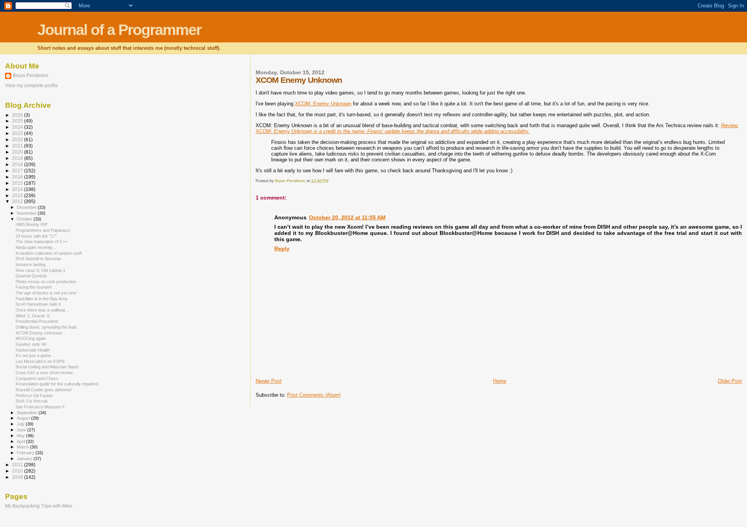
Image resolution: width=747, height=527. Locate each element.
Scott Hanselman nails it (38, 304)
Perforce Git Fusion (34, 395)
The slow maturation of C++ (41, 241)
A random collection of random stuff (49, 253)
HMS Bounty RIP (31, 224)
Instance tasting (31, 264)
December (27, 207)
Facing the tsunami (33, 287)
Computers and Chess (37, 378)
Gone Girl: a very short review (44, 372)
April (21, 441)
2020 (18, 151)
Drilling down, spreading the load (46, 327)
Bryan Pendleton (30, 75)
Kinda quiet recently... (36, 247)
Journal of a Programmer (119, 29)
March (23, 447)
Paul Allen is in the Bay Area (41, 298)
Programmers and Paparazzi (43, 230)
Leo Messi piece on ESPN (40, 361)
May (21, 435)
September (28, 412)
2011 (18, 464)
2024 (18, 127)
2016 (18, 176)
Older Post (730, 381)
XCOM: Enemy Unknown (323, 104)
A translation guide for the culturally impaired (57, 384)
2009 (18, 477)
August (24, 418)
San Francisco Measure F (40, 406)
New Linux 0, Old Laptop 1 (40, 270)
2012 (18, 201)
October (25, 219)
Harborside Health (33, 350)
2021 (18, 145)
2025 (18, 120)
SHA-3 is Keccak (32, 401)
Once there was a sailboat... (42, 310)
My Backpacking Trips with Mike (38, 505)
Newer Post (269, 381)
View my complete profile (31, 85)
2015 (18, 183)
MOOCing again (31, 338)
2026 (18, 114)
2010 (18, 470)
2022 (18, 139)
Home (499, 381)
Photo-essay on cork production (46, 281)
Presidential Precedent (37, 321)
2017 (18, 170)
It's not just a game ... (36, 355)
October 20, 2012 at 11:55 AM (347, 217)
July (21, 424)
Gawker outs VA (31, 344)
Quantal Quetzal (31, 275)
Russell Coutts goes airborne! (44, 389)
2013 (18, 195)
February (26, 452)
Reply (281, 248)
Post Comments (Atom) (313, 395)
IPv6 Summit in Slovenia (38, 258)
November (27, 213)
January (25, 458)
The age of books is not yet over (46, 293)
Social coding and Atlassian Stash (47, 366)
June (22, 429)
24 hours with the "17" (36, 236)
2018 (18, 164)
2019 (18, 158)
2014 (18, 189)
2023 (18, 133)
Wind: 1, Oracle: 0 (32, 315)
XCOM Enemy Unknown (39, 333)
